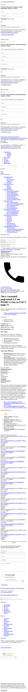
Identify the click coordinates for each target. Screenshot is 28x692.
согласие (8, 248)
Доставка (6, 160)
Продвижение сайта (6, 598)
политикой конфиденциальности (9, 32)
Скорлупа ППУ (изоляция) (14, 230)
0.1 (9, 372)
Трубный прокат (8, 189)
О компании (7, 152)
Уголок (9, 186)
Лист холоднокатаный (13, 205)
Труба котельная (11, 196)
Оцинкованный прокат (10, 209)
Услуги (5, 159)
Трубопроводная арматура (11, 215)
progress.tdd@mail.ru (6, 148)
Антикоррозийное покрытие (11, 226)
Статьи (9, 156)
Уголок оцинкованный (13, 210)
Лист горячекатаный (12, 202)
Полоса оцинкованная (13, 212)
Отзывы (9, 153)
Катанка (9, 182)
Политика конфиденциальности (9, 595)
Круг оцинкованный (12, 213)
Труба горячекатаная (12, 194)
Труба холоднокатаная (13, 195)
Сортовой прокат (8, 177)
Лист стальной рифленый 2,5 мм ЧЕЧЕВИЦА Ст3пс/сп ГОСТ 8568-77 (13, 451)
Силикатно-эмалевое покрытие (15, 229)
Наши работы (7, 163)
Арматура (9, 181)
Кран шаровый (11, 223)
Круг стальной (11, 179)
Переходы (9, 220)
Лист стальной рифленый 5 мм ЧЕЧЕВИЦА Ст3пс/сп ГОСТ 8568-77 (12, 462)
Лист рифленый (11, 206)
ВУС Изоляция (11, 227)
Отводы (9, 222)
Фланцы (9, 216)
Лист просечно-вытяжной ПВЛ (15, 203)
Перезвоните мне (16, 148)
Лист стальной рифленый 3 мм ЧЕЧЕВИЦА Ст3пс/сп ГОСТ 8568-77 (12, 524)
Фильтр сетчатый (11, 225)
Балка (8, 185)
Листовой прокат (8, 201)
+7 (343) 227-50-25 (5, 287)
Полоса (9, 178)
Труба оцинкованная (12, 198)
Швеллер (9, 188)
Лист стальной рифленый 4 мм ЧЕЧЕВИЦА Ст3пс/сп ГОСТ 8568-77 (12, 483)
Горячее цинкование (12, 232)
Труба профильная (12, 192)
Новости (9, 154)
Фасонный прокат (8, 184)
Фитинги (9, 219)
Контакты (6, 162)
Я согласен (4, 690)
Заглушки (9, 218)
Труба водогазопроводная (14, 199)
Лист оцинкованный (12, 208)
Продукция (7, 157)
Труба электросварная (13, 191)
